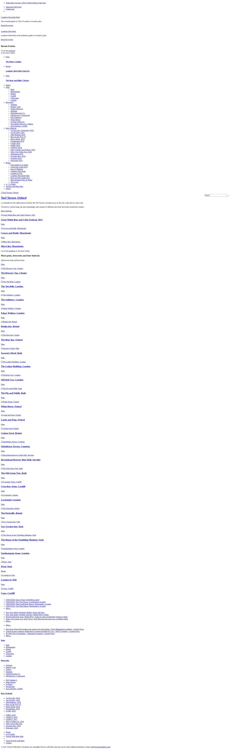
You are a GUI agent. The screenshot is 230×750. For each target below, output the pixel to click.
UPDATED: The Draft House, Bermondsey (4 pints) (26, 606)
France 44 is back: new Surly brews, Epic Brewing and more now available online (37, 619)
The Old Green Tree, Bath (14, 473)
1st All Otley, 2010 (13, 700)
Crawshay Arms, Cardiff (13, 486)
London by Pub (16, 174)
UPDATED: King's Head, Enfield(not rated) (22, 600)
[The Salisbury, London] (10, 295)
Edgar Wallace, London (13, 313)
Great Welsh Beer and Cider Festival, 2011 (22, 219)
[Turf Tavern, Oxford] (9, 193)
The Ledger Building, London (16, 366)
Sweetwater (10, 687)
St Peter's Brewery (18, 122)
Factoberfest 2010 (17, 141)
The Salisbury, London (12, 299)
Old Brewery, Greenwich (20, 115)
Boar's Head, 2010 (18, 139)
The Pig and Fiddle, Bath (13, 393)
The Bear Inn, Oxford (12, 340)
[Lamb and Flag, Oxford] (11, 415)
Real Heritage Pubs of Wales (21, 180)
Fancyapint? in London (19, 165)
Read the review (7, 25)
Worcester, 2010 (12, 728)
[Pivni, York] (6, 562)
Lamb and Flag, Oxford (13, 420)
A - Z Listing (11, 184)
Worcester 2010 (16, 161)
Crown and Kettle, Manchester (16, 233)
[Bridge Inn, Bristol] (9, 322)
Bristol (13, 94)
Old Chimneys (16, 117)
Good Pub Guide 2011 (19, 167)
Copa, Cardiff (8, 593)
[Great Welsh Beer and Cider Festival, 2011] (18, 215)
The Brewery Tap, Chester (14, 273)
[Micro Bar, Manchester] (10, 242)
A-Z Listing (10, 734)
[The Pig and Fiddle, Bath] (11, 389)
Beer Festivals (11, 128)
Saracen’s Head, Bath (11, 353)
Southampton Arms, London (15, 553)
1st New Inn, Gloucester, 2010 (22, 130)
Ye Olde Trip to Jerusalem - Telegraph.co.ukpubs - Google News (30, 634)
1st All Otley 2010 (17, 133)
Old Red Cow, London (12, 380)
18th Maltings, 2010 (13, 702)
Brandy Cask (15, 107)
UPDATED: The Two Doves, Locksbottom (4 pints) (26, 602)
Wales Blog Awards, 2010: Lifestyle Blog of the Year (26, 3)
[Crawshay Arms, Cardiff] (11, 482)
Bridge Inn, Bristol (10, 326)
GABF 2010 (15, 143)
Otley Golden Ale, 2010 (15, 722)
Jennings (14, 111)
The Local (14, 182)
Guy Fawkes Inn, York (12, 526)
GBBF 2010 (15, 145)
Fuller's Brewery (17, 109)
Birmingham (15, 92)
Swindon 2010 (16, 158)
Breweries (9, 102)
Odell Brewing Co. (18, 113)
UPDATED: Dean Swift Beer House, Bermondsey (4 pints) (28, 604)
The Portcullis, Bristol (11, 513)
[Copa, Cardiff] (7, 589)
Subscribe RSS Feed (13, 7)
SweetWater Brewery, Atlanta (22, 124)
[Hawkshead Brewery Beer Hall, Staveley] (17, 455)
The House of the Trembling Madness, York (22, 540)
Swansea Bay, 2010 (18, 156)
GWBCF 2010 (16, 148)
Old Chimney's (11, 680)
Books (8, 66)
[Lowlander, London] (9, 495)
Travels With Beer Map (14, 736)
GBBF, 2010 (11, 715)
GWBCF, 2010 (11, 717)
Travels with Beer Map (14, 186)
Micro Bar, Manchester (12, 246)
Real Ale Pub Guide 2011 (20, 178)
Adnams (14, 105)
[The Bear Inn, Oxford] (10, 335)
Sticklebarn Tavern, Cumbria (15, 446)
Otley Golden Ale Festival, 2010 (23, 150)
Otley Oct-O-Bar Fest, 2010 (21, 152)
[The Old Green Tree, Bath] (12, 468)
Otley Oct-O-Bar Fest (14, 724)
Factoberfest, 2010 (13, 709)
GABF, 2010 (11, 711)
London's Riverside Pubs (10, 17)
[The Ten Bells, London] (10, 282)
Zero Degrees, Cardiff (19, 126)
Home (8, 85)
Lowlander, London (11, 500)
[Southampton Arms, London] (12, 549)
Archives (11, 51)
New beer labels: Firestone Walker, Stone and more (25, 612)
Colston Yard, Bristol (11, 433)
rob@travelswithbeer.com (100, 747)
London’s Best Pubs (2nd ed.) (18, 71)
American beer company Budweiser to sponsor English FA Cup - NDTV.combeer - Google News (43, 631)
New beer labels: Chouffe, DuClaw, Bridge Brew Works (27, 615)
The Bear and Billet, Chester (17, 80)
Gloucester (15, 98)
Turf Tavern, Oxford (13, 197)
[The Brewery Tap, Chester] (12, 268)
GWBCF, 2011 (11, 719)
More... (8, 608)
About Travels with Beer (15, 741)
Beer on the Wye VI (18, 137)
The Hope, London (13, 62)
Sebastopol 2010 (17, 154)
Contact (9, 743)
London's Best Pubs (8, 31)
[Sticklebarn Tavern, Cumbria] (13, 442)
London (14, 100)
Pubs (7, 57)
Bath (12, 89)
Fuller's (8, 670)
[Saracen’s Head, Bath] (10, 348)
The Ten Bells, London (12, 286)
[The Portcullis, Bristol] (10, 508)
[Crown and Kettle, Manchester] (13, 228)
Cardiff (13, 96)
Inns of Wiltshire (17, 169)
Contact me (10, 9)
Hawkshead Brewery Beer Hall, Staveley (21, 459)
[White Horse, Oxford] (10, 402)
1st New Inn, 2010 (13, 698)
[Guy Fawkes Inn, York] (10, 522)
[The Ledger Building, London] (13, 362)
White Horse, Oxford (11, 406)
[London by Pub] (8, 575)
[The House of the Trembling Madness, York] (18, 535)
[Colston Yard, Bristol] (10, 428)
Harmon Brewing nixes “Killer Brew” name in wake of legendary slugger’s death (36, 617)
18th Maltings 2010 (18, 135)
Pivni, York (6, 566)
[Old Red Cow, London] (10, 375)
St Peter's (9, 684)
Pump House (15, 120)
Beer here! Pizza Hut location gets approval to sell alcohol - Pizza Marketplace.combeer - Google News (45, 629)
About (8, 189)
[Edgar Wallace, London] (11, 308)
